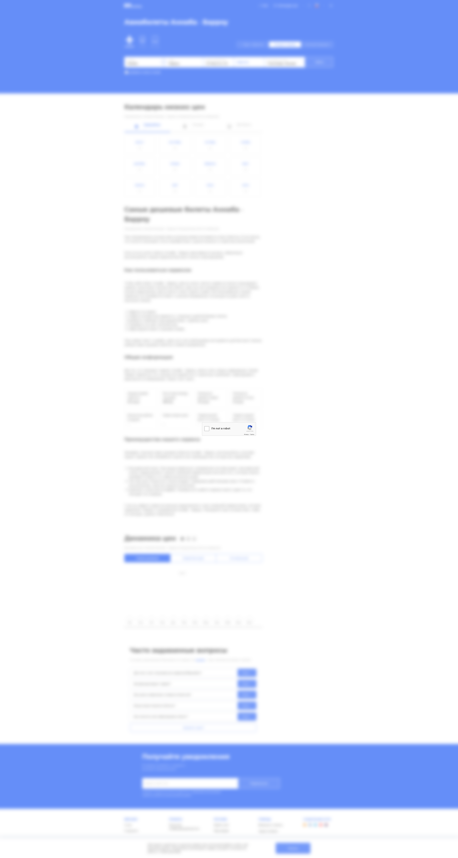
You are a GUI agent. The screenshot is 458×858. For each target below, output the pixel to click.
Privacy (246, 434)
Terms (252, 434)
